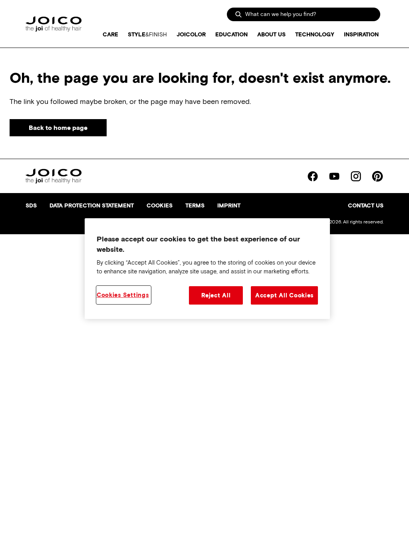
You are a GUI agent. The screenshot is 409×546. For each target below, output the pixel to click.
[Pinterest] (377, 176)
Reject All (215, 295)
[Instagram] (356, 176)
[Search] (238, 14)
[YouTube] (334, 176)
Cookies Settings (123, 295)
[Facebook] (313, 176)
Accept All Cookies (284, 295)
